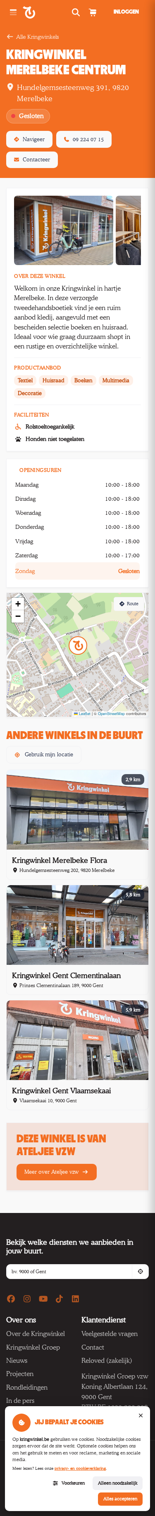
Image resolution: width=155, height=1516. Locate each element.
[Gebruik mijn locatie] (140, 1272)
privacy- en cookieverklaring (80, 1468)
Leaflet (84, 713)
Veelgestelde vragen (109, 1334)
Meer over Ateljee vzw (52, 1171)
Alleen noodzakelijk (117, 1483)
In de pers (20, 1401)
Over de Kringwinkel (35, 1334)
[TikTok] (59, 1299)
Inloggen (126, 12)
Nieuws (16, 1360)
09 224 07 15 (88, 139)
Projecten (19, 1374)
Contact (92, 1347)
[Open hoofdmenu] (13, 12)
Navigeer (34, 139)
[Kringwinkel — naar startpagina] (38, 12)
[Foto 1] (63, 230)
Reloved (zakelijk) (106, 1360)
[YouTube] (43, 1299)
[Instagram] (27, 1299)
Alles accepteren (120, 1499)
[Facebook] (11, 1299)
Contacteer (36, 159)
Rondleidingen (27, 1387)
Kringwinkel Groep (33, 1347)
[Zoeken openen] (76, 12)
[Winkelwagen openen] (92, 12)
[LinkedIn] (76, 1299)
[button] (78, 645)
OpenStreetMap (111, 713)
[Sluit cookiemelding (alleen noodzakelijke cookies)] (141, 1416)
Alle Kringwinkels (37, 36)
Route (132, 603)
